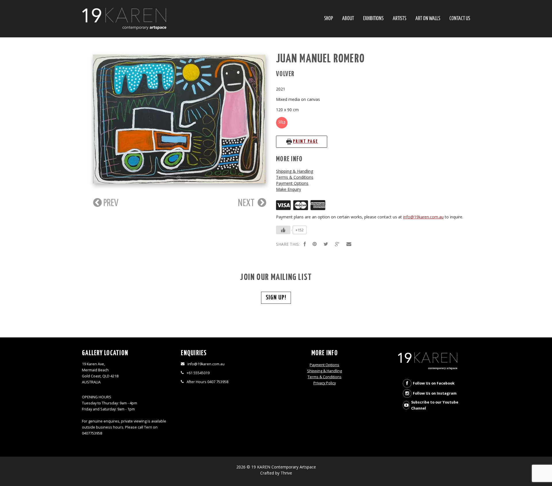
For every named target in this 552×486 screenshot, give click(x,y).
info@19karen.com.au (423, 217)
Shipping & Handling (294, 171)
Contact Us (459, 18)
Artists (399, 18)
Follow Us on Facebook (434, 383)
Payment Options (292, 183)
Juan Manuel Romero (320, 59)
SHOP (328, 18)
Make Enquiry (288, 189)
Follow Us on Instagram (435, 393)
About (348, 18)
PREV (110, 203)
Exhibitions (373, 18)
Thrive (286, 473)
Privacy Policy (324, 383)
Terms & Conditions (294, 177)
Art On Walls (427, 18)
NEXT (247, 203)
